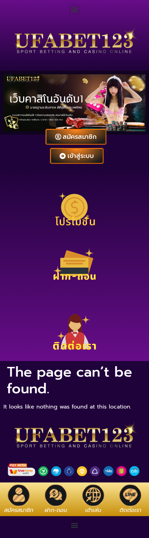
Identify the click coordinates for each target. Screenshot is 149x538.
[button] (74, 9)
